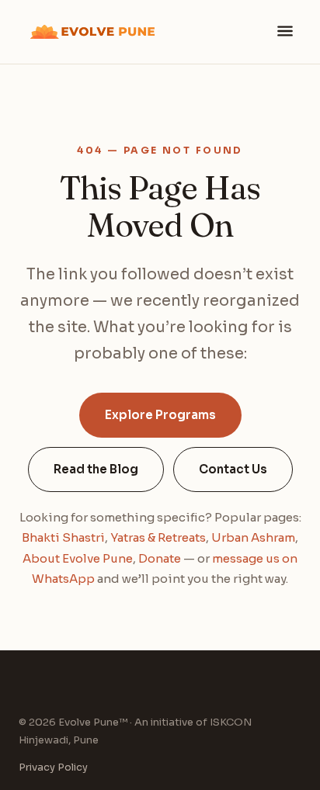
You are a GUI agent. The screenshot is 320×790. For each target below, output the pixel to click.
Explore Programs (160, 414)
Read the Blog (96, 469)
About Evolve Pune (78, 558)
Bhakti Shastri (63, 537)
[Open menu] (285, 32)
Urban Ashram (253, 537)
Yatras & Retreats (158, 537)
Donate (159, 558)
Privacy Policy (53, 767)
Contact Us (233, 469)
